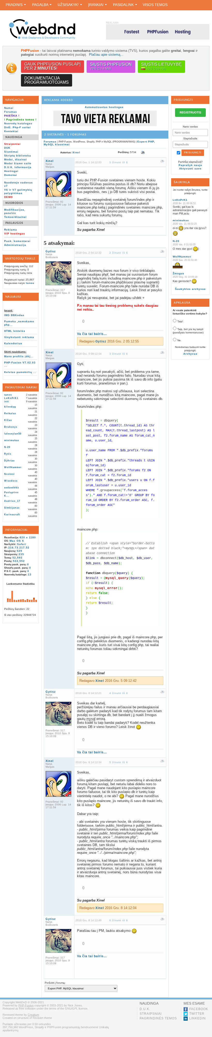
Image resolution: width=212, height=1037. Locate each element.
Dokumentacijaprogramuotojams (46, 80)
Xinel (76, 152)
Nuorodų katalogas (18, 123)
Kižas (8, 420)
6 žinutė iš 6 (118, 920)
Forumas (10, 111)
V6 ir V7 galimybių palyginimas (18, 191)
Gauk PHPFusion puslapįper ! (52, 66)
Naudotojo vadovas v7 (18, 184)
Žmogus (178, 273)
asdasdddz (11, 487)
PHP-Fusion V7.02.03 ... (20, 364)
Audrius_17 (12, 501)
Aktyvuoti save (190, 168)
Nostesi (9, 474)
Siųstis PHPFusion (111, 66)
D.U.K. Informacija (18, 167)
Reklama (10, 229)
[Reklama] (105, 125)
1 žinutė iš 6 (118, 162)
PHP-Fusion (26, 1005)
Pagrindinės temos (158, 1018)
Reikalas (10, 413)
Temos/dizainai (15, 217)
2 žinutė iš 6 (118, 252)
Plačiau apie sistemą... (106, 54)
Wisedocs (11, 481)
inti (6, 401)
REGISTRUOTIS (190, 112)
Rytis (7, 454)
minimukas (11, 440)
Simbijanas (12, 507)
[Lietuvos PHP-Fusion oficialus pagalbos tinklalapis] (42, 38)
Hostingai (11, 171)
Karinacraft (12, 514)
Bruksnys (10, 427)
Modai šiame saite (18, 163)
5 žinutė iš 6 (118, 762)
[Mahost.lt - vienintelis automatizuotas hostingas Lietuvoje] (157, 31)
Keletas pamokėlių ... (20, 372)
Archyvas (190, 353)
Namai (8, 107)
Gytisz (51, 251)
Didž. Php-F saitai (17, 127)
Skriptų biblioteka (17, 155)
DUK (7, 147)
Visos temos (155, 5)
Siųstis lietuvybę (161, 66)
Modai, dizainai (15, 159)
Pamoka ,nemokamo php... (19, 323)
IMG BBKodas (14, 315)
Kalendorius (13, 343)
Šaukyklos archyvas (190, 289)
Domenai (10, 175)
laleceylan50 (12, 433)
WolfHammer (13, 467)
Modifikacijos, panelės (14, 211)
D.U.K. (145, 1009)
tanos (30, 283)
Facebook (198, 1009)
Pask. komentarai (17, 241)
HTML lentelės (14, 331)
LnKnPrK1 (11, 398)
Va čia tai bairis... (92, 334)
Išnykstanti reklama (19, 337)
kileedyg (10, 406)
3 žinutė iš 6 (118, 353)
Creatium (33, 1014)
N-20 (7, 447)
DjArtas (9, 460)
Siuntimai (11, 151)
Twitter (197, 1013)
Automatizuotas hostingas (104, 107)
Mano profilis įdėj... (19, 356)
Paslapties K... (11, 494)
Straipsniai (151, 1013)
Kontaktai (11, 131)
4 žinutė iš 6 (118, 693)
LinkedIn (197, 1018)
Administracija (15, 245)
